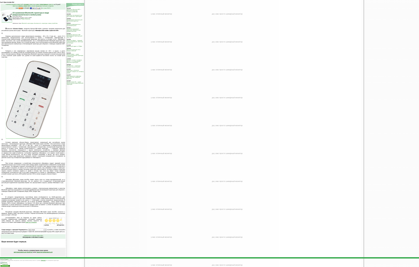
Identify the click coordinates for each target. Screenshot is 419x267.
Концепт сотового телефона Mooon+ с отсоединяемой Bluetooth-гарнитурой (74, 61)
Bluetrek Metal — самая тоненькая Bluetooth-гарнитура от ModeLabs (75, 55)
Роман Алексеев (25, 18)
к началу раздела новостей (14, 4)
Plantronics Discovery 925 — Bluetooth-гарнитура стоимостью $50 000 (74, 10)
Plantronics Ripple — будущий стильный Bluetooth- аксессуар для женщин (75, 41)
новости (29, 4)
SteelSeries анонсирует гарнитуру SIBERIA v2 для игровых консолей (74, 30)
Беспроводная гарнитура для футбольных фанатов (74, 20)
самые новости (44, 4)
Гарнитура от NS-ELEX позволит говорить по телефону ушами (75, 71)
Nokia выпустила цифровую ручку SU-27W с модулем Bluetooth (74, 77)
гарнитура (44, 23)
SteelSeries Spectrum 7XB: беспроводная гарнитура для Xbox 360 (74, 36)
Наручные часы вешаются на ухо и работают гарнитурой (74, 16)
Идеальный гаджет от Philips (74, 46)
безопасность (37, 23)
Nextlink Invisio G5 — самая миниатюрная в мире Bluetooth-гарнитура (75, 83)
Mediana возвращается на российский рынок (74, 25)
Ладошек (43, 260)
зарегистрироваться (44, 252)
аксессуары (30, 23)
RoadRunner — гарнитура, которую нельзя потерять (74, 66)
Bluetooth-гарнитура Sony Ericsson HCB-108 (73, 50)
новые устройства (53, 23)
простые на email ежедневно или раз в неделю (33, 6)
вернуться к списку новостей (33, 235)
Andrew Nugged (4, 259)
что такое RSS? (46, 8)
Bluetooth (24, 23)
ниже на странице (31, 222)
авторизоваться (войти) (23, 252)
